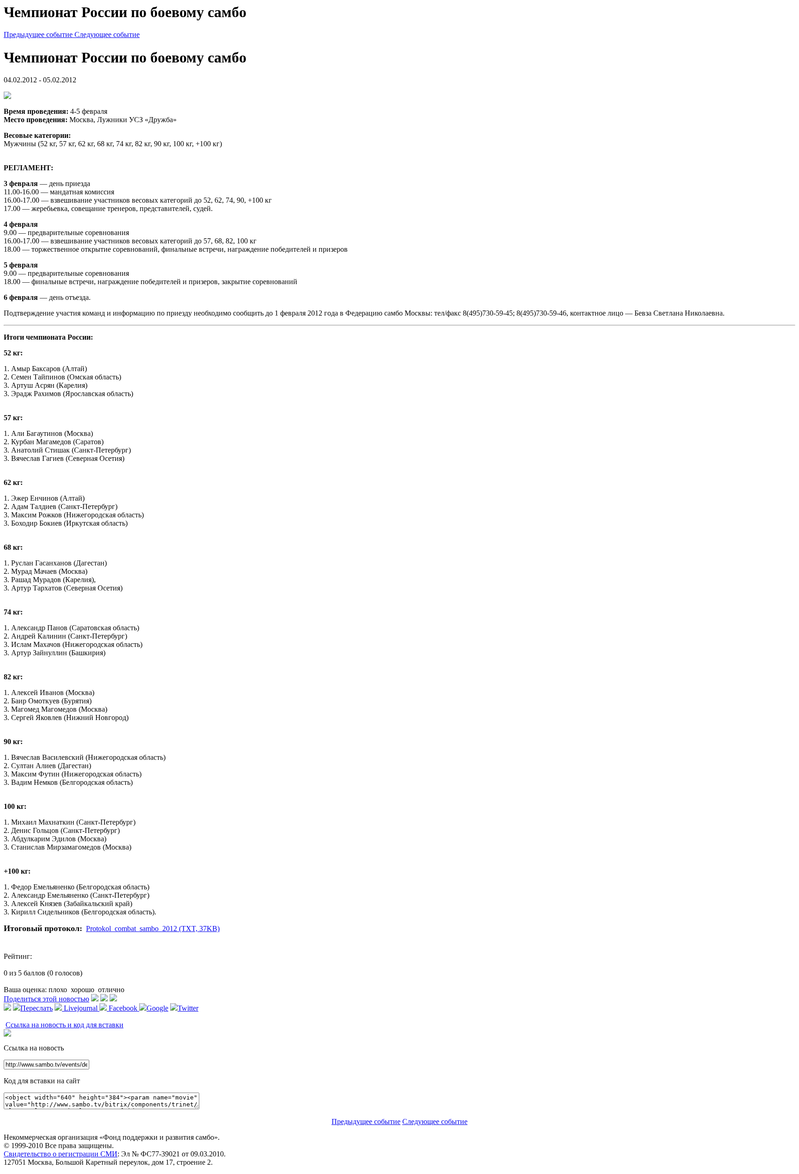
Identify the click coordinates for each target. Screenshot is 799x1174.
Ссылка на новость (34, 1048)
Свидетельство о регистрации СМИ (60, 1154)
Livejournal (80, 1008)
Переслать (36, 1008)
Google (157, 1008)
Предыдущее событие (39, 34)
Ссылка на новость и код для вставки (64, 1025)
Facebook (123, 1008)
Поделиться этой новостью (46, 999)
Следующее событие (107, 34)
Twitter (188, 1008)
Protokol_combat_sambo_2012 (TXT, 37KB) (153, 928)
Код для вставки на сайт (42, 1081)
